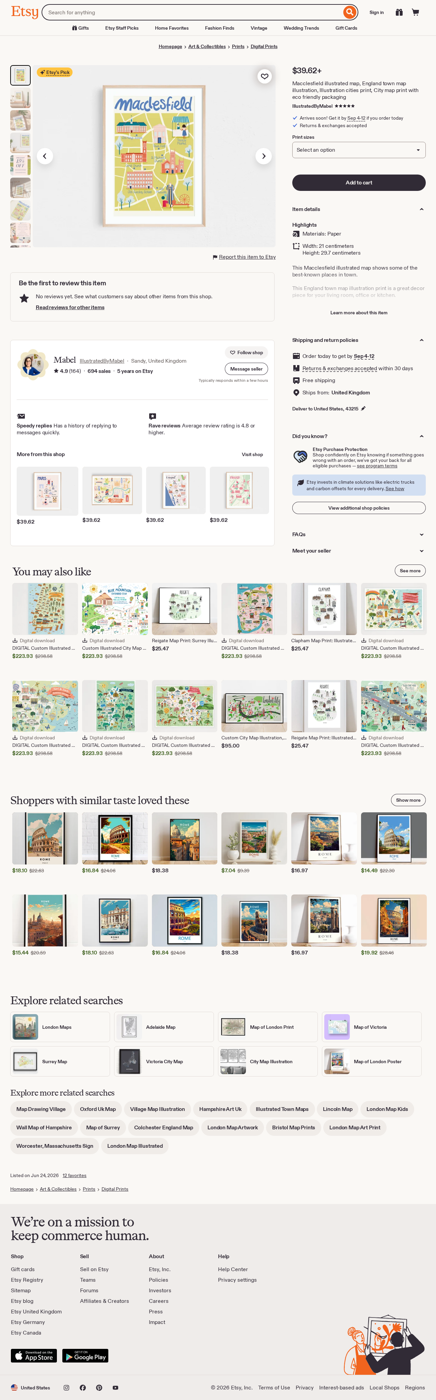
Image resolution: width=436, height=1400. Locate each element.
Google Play (85, 1356)
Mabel (64, 360)
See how (395, 488)
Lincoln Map (340, 1111)
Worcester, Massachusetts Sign (57, 1148)
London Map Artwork (235, 1130)
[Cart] (415, 12)
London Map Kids (390, 1111)
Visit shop (252, 454)
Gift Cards (346, 28)
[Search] (350, 12)
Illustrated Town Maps (285, 1111)
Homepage (170, 46)
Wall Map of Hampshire (47, 1130)
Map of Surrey (106, 1130)
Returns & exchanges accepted (339, 368)
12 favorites (75, 1175)
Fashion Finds (219, 28)
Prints (238, 46)
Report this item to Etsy (247, 257)
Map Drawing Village (44, 1111)
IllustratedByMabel (312, 106)
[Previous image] (45, 156)
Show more (408, 800)
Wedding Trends (301, 28)
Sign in (377, 12)
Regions (415, 1387)
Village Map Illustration (160, 1111)
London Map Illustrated (138, 1148)
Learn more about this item (359, 312)
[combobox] (192, 12)
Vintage (259, 28)
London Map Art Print (358, 1130)
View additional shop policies (359, 508)
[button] (246, 369)
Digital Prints (264, 46)
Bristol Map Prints (296, 1130)
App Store (34, 1356)
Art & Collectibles (207, 46)
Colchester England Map (166, 1130)
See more (410, 570)
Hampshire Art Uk (223, 1111)
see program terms (377, 465)
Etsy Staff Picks (122, 28)
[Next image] (263, 156)
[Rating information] (56, 371)
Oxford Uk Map (101, 1111)
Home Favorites (172, 28)
